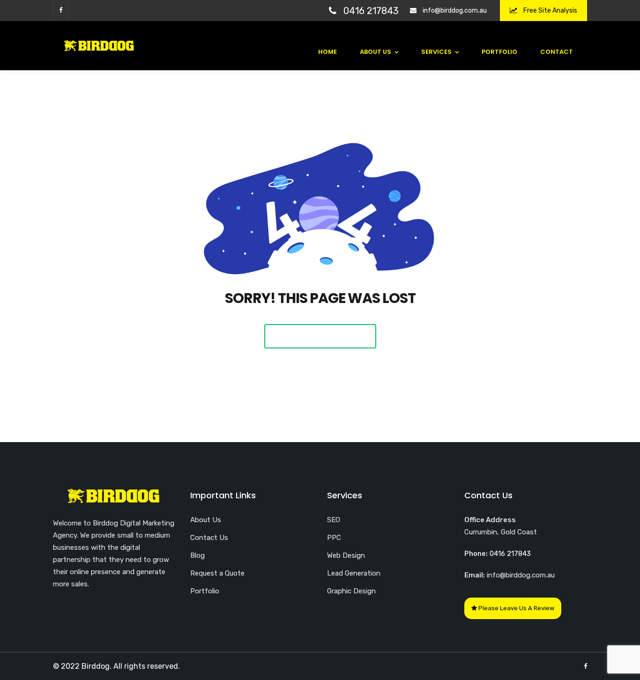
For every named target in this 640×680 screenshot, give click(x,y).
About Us (375, 51)
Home (327, 51)
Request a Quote (217, 573)
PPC (334, 537)
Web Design (346, 555)
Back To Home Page (320, 336)
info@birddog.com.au (455, 11)
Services (436, 51)
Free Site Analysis (549, 11)
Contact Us (209, 537)
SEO (333, 520)
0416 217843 (371, 10)
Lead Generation (353, 573)
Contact (556, 51)
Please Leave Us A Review (515, 608)
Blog (197, 555)
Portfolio (499, 51)
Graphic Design (351, 591)
